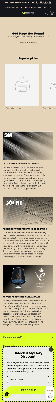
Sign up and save (11, 346)
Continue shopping (28, 42)
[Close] (51, 349)
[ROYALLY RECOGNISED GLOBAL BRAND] (28, 279)
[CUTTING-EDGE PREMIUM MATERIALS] (28, 145)
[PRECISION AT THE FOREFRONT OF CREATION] (28, 211)
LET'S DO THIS (28, 390)
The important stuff (12, 337)
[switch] (50, 396)
